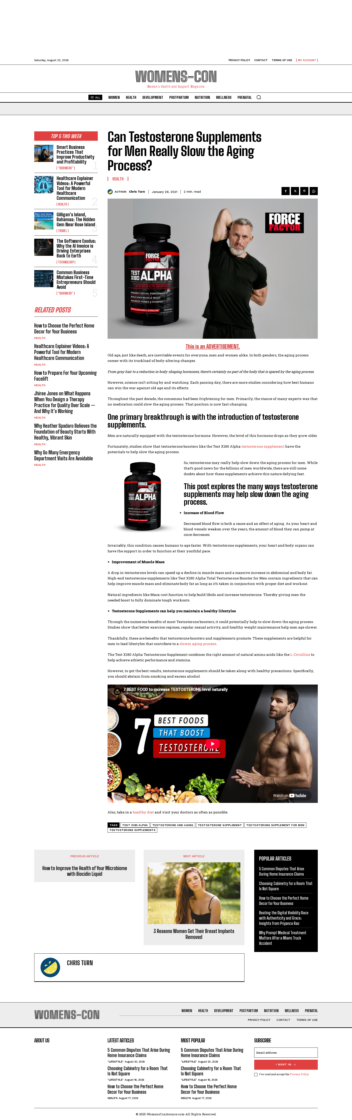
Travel (62, 230)
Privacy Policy (299, 1074)
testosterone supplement (262, 446)
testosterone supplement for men (275, 825)
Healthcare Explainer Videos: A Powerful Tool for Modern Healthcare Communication (75, 188)
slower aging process (197, 643)
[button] (259, 97)
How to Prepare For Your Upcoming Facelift (65, 376)
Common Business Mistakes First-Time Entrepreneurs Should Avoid (76, 280)
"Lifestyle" (115, 1061)
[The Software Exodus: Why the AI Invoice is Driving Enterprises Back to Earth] (43, 247)
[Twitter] (295, 191)
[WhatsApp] (314, 191)
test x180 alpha (135, 825)
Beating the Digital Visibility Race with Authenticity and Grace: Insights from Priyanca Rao (283, 918)
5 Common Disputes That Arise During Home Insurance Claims (139, 1052)
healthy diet (143, 812)
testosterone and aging (172, 825)
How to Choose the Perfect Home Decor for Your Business (64, 328)
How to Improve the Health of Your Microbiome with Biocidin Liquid (84, 871)
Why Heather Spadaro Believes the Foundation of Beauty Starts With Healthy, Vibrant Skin (65, 432)
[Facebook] (286, 191)
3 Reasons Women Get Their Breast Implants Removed (194, 934)
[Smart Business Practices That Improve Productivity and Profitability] (43, 153)
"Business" (65, 168)
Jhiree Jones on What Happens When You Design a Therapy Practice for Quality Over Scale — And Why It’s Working (64, 402)
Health (62, 204)
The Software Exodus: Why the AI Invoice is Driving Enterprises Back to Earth (76, 248)
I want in (283, 1064)
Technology (66, 262)
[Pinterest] (304, 191)
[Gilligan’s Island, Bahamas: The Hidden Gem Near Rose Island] (43, 220)
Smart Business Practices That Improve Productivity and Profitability (75, 154)
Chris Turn (137, 191)
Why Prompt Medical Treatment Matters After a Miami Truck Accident (282, 938)
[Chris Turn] (111, 191)
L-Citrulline (300, 654)
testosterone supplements (132, 830)
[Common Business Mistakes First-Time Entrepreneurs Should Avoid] (43, 278)
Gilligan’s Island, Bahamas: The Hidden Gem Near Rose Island (76, 219)
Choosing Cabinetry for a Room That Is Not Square (137, 1071)
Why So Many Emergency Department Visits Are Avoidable (63, 455)
